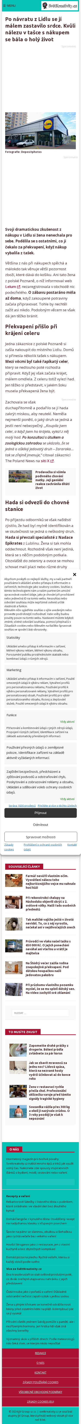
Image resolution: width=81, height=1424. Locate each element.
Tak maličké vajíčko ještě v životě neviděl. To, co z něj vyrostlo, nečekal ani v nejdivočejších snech (50, 923)
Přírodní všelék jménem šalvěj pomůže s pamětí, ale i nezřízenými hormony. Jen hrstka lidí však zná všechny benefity (40, 1326)
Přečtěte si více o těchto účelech (57, 805)
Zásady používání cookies (40, 1382)
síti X (45, 460)
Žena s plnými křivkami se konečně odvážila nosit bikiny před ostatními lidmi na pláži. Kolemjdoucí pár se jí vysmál (40, 1308)
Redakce (40, 1353)
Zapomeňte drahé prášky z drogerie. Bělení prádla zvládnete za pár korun (48, 1049)
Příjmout (40, 813)
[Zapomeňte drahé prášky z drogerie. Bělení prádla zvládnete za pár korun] (18, 1050)
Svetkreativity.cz (17, 1163)
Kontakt (72, 844)
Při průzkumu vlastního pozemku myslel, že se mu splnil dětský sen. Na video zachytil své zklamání (50, 988)
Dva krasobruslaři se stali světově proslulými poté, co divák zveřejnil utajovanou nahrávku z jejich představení (39, 1278)
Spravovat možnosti (41, 837)
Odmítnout (40, 825)
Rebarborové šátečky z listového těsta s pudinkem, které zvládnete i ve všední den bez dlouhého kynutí (39, 1206)
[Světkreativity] (59, 5)
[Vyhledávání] (40, 1013)
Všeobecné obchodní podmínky (40, 1392)
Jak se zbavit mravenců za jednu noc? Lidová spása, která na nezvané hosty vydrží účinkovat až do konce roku (49, 1070)
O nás (40, 1363)
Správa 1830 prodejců (22, 805)
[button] (74, 574)
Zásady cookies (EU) (40, 1401)
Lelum (10, 286)
